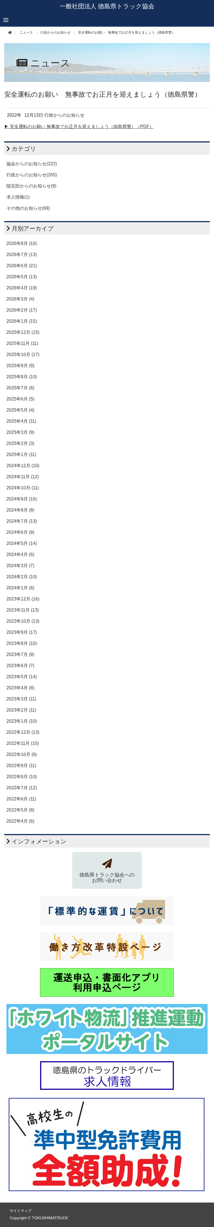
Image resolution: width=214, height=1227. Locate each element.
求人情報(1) (18, 197)
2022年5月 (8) (20, 810)
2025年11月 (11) (22, 343)
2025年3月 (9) (20, 432)
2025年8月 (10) (21, 376)
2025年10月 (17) (22, 354)
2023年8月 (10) (21, 643)
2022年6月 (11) (21, 799)
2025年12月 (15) (22, 332)
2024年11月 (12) (22, 476)
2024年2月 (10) (21, 576)
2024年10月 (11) (22, 487)
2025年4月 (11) (21, 421)
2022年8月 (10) (21, 776)
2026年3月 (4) (20, 299)
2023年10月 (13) (22, 621)
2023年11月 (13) (22, 610)
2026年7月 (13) (21, 254)
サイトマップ (20, 1211)
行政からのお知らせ (55, 32)
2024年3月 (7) (20, 565)
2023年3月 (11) (21, 699)
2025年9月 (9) (20, 365)
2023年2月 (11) (21, 710)
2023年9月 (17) (21, 632)
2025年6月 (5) (20, 399)
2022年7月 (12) (21, 787)
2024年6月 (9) (20, 532)
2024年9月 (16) (21, 499)
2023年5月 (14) (21, 676)
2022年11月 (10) (22, 743)
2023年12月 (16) (22, 599)
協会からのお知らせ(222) (31, 163)
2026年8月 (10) (21, 243)
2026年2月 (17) (21, 310)
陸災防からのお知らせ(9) (31, 186)
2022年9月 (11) (21, 765)
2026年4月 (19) (21, 288)
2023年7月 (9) (20, 654)
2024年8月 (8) (20, 510)
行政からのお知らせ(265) (31, 174)
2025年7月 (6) (20, 387)
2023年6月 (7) (20, 665)
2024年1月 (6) (20, 587)
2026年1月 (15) (21, 321)
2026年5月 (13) (21, 276)
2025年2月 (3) (20, 443)
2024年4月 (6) (20, 554)
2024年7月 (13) (21, 521)
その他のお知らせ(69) (28, 208)
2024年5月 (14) (21, 543)
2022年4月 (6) (20, 821)
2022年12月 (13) (22, 732)
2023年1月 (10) (21, 721)
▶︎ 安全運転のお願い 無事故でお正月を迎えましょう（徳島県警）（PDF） (79, 126)
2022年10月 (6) (21, 754)
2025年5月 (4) (20, 410)
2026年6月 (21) (21, 265)
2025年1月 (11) (21, 454)
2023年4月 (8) (20, 687)
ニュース (26, 32)
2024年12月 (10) (22, 465)
